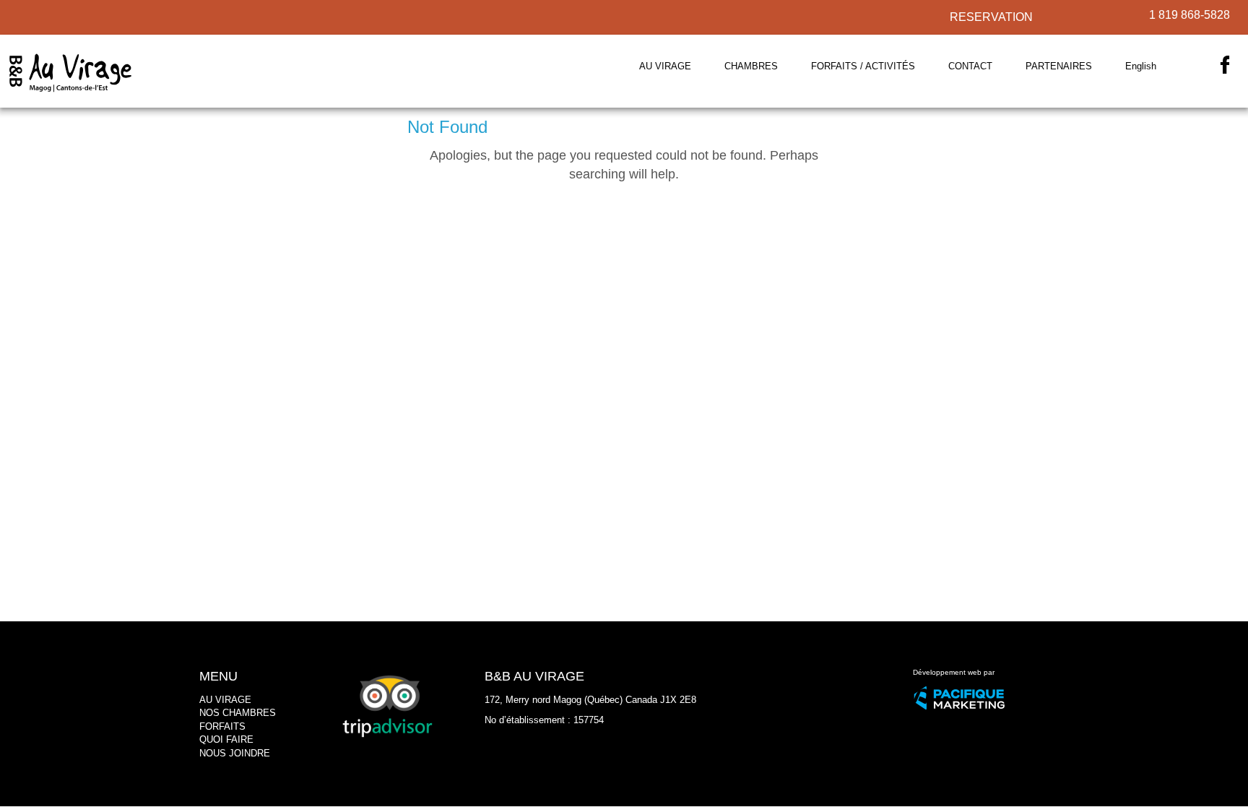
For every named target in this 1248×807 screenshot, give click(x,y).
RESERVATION (991, 17)
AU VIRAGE (225, 699)
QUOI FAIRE (226, 739)
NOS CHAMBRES (237, 712)
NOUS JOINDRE (234, 753)
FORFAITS (222, 726)
